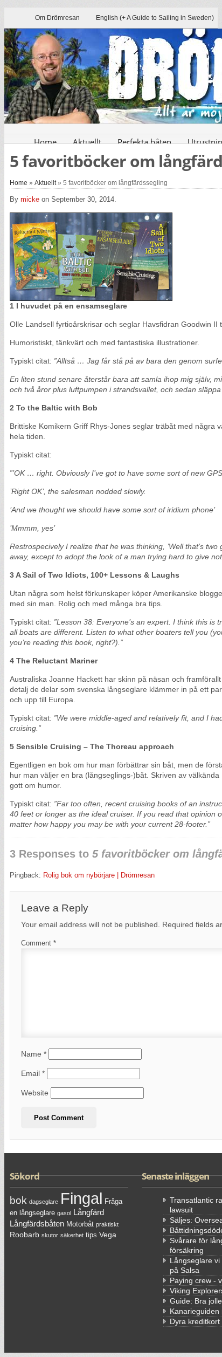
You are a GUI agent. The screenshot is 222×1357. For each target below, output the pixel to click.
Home (45, 141)
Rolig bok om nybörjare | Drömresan (99, 875)
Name (33, 1054)
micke (29, 199)
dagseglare (43, 1201)
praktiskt (107, 1224)
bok (18, 1200)
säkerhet (72, 1235)
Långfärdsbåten (37, 1223)
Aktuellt (87, 141)
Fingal (81, 1198)
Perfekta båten (144, 141)
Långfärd (88, 1212)
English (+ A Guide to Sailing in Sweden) (155, 18)
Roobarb (24, 1234)
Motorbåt (80, 1224)
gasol (64, 1213)
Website (34, 1092)
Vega (107, 1234)
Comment (38, 943)
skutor (49, 1235)
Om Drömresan (57, 18)
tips (91, 1235)
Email (33, 1073)
